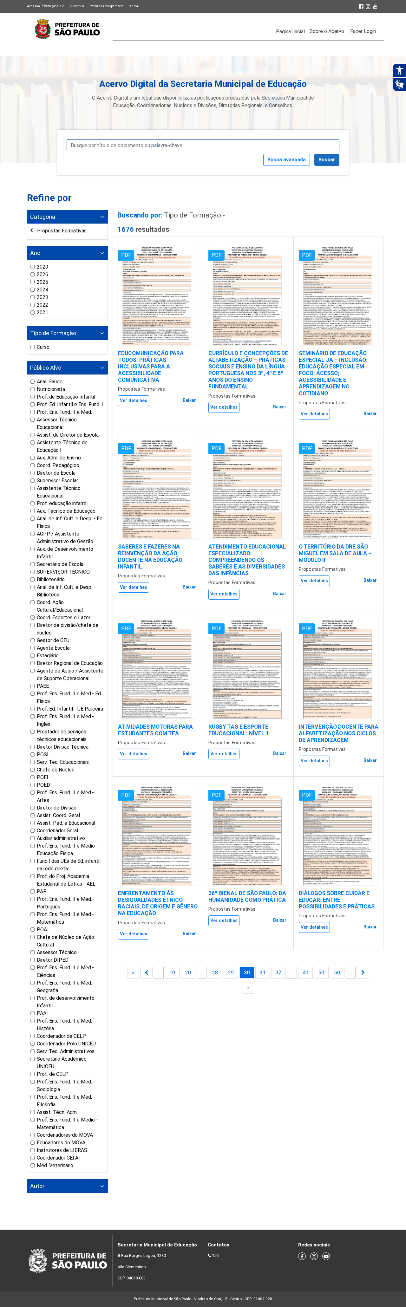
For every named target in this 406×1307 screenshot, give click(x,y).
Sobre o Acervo (327, 31)
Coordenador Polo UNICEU (66, 1044)
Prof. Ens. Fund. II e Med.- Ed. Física (69, 697)
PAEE (43, 686)
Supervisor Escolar (57, 481)
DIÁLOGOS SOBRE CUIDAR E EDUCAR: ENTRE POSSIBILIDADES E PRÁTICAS (337, 900)
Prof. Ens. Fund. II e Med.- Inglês (65, 720)
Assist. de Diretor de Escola (68, 435)
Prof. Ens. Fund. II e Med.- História (65, 1024)
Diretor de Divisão (56, 808)
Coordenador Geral (57, 831)
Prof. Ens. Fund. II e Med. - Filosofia (66, 1101)
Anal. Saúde (49, 382)
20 (188, 973)
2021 (42, 312)
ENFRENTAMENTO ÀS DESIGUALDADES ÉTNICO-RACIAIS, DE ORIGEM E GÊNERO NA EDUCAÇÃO (158, 903)
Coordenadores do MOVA (65, 1135)
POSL (43, 754)
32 (278, 973)
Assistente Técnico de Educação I (62, 446)
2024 (42, 290)
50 (321, 973)
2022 (42, 305)
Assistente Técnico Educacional (59, 492)
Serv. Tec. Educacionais (63, 762)
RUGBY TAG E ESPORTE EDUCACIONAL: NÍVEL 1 (238, 730)
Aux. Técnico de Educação (66, 511)
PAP (42, 891)
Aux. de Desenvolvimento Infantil (65, 553)
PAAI (42, 1013)
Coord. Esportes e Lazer (63, 617)
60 (337, 973)
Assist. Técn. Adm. (57, 1112)
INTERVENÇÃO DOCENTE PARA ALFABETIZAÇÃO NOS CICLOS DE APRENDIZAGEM (338, 733)
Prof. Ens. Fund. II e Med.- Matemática (65, 918)
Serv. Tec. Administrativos (66, 1051)
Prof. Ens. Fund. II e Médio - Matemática (67, 1123)
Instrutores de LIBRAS (62, 1150)
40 (305, 973)
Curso (43, 347)
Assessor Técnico (57, 952)
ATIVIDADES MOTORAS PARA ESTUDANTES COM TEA (155, 730)
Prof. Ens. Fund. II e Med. (64, 412)
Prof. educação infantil (62, 503)
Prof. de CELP (53, 1074)
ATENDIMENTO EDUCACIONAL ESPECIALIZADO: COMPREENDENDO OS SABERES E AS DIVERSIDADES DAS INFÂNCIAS (247, 559)
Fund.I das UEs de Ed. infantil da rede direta (69, 865)
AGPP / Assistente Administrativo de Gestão (65, 537)
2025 (42, 282)
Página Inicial (290, 32)
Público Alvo (45, 367)
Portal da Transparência (106, 6)
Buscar (326, 160)
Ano (35, 253)
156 (215, 1255)
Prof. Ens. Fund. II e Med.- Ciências (65, 971)
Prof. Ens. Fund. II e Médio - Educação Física (67, 849)
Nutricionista (51, 389)
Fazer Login (363, 31)
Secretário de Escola (60, 564)
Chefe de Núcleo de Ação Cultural (65, 941)
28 (215, 973)
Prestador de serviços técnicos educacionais (62, 735)
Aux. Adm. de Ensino (59, 458)
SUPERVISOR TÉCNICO (63, 572)
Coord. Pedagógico (58, 465)
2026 (42, 274)
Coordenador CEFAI (58, 1158)
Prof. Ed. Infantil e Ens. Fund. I (70, 404)
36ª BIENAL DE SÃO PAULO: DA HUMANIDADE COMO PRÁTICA (247, 896)
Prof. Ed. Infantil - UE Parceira (70, 709)
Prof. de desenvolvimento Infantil (66, 1002)
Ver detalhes (133, 400)
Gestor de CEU (53, 640)
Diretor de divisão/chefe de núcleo (67, 629)
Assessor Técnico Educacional (57, 423)
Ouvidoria (77, 6)
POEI (42, 777)
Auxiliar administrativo (61, 838)
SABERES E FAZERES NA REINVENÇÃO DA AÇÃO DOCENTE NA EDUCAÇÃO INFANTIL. (150, 556)
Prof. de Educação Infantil (66, 397)
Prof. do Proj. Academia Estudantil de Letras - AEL (66, 880)
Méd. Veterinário (55, 1165)
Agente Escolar (54, 648)
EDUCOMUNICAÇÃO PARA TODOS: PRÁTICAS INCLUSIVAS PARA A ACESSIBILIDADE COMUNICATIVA (151, 366)
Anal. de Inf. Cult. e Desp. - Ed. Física (70, 522)
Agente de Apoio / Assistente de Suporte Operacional (70, 674)
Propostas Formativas (61, 231)
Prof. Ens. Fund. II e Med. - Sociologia (66, 1085)
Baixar (189, 400)
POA (42, 930)
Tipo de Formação (53, 333)
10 (172, 973)
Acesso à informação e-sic (45, 6)
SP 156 (134, 6)
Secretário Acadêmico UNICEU (62, 1063)
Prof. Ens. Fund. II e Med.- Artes (65, 796)
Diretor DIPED (53, 960)
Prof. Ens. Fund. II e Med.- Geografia (65, 986)
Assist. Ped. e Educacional (66, 823)
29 (231, 973)
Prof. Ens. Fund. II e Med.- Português (65, 903)
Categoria (42, 216)
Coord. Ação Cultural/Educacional (60, 606)
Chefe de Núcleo (56, 770)
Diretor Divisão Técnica (62, 747)
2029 (42, 267)
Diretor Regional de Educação (70, 663)
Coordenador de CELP (61, 1036)
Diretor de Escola (56, 473)
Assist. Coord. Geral (58, 815)
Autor (37, 1186)
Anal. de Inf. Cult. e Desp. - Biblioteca (66, 591)
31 (262, 973)
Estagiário (48, 656)
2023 (42, 297)
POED (43, 785)
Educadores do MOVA (61, 1143)
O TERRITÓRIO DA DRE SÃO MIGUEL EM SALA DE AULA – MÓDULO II (335, 553)
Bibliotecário (51, 579)
